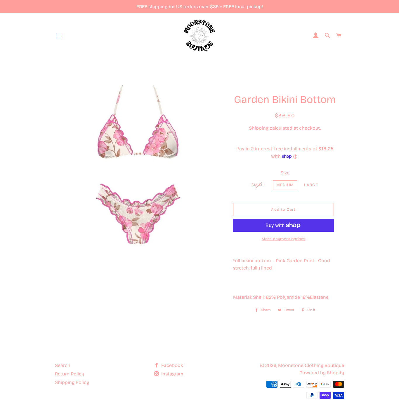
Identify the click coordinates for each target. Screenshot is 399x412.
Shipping (258, 128)
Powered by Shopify (321, 372)
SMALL (258, 185)
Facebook (171, 365)
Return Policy (69, 374)
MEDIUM (285, 185)
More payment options (283, 238)
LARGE (311, 185)
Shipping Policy (72, 382)
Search (62, 365)
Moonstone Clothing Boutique (311, 365)
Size (284, 173)
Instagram (171, 374)
